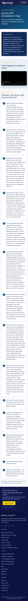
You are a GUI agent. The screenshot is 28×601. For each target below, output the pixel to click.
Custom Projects (6, 542)
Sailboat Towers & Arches (8, 535)
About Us (4, 580)
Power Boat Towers (7, 532)
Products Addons (6, 545)
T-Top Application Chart (8, 559)
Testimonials (4, 588)
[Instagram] (6, 525)
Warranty (3, 574)
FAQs (2, 566)
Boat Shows (4, 583)
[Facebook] (2, 525)
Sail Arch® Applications (8, 561)
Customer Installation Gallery (9, 547)
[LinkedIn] (9, 525)
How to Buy (4, 569)
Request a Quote (9, 503)
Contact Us (4, 590)
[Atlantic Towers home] (8, 2)
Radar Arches (5, 537)
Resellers (3, 571)
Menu (24, 2)
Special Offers (5, 585)
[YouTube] (12, 525)
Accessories (4, 540)
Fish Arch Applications (7, 564)
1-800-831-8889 (8, 507)
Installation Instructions (7, 554)
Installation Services (7, 556)
